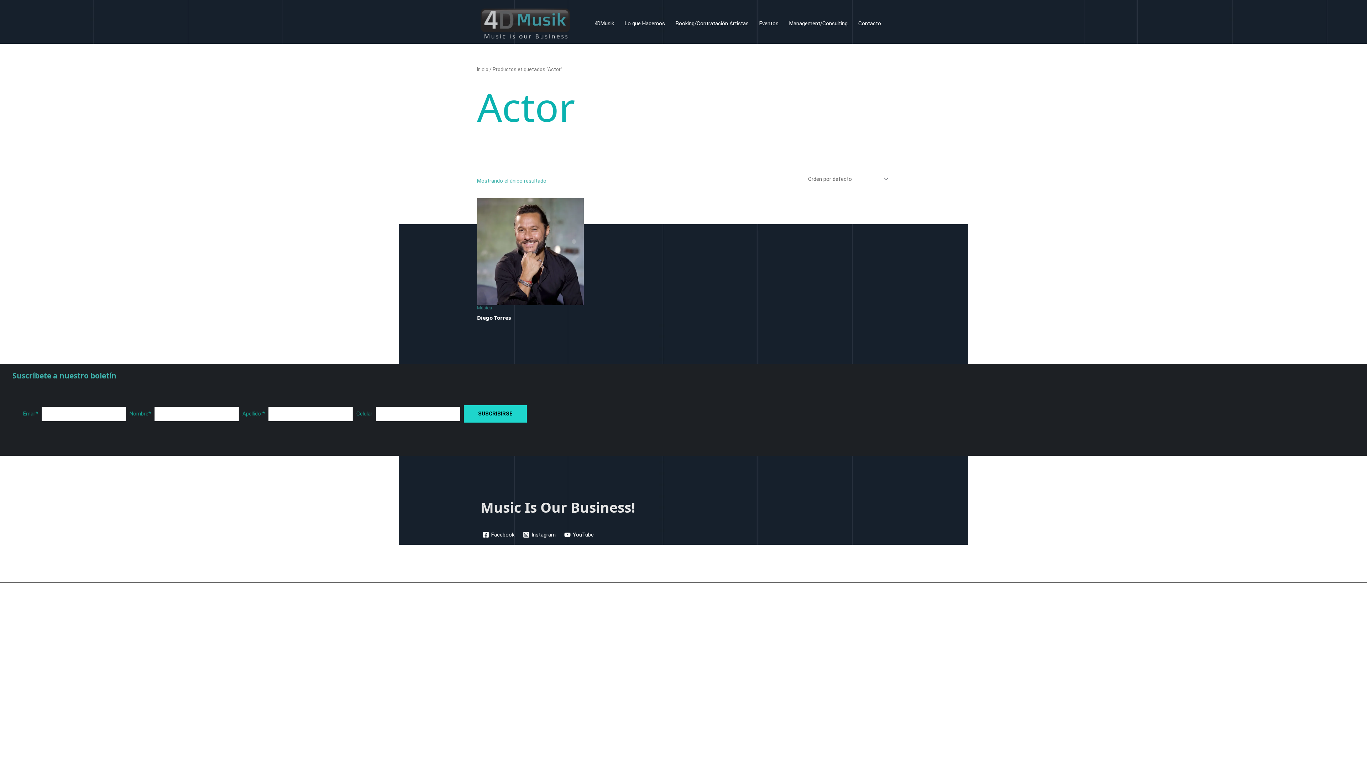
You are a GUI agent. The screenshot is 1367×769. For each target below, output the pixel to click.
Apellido (253, 413)
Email (30, 413)
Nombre (140, 413)
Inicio (482, 69)
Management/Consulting (818, 23)
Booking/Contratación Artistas (712, 23)
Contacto (869, 23)
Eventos (769, 23)
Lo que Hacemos (645, 23)
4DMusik (604, 23)
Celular (364, 413)
